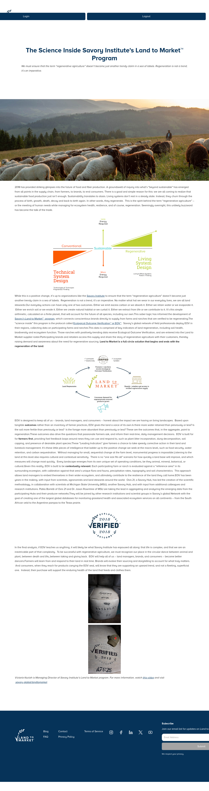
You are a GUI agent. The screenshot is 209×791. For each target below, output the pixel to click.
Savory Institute (96, 296)
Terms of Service (93, 731)
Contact (62, 731)
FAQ (45, 736)
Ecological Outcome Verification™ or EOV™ (97, 323)
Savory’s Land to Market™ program (35, 318)
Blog (45, 731)
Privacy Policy (66, 736)
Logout (146, 16)
